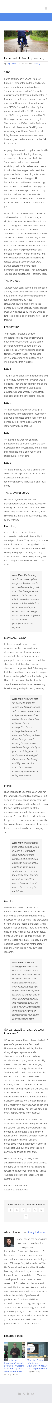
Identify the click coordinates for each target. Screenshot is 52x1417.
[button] (6, 1359)
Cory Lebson (11, 64)
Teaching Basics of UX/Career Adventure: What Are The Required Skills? (37, 1364)
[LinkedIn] (19, 1394)
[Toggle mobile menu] (46, 8)
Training (37, 64)
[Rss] (28, 1394)
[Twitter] (24, 1394)
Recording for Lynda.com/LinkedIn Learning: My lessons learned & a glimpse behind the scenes (14, 1366)
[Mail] (32, 1394)
